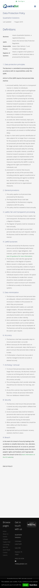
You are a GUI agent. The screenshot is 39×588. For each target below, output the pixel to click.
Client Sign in (21, 1)
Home (4, 531)
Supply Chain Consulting (6, 543)
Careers (5, 555)
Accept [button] (25, 585)
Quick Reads (6, 550)
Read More (33, 585)
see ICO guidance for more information (19, 256)
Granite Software (5, 538)
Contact (5, 552)
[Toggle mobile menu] (35, 6)
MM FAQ (5, 547)
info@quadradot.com (21, 564)
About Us (5, 534)
